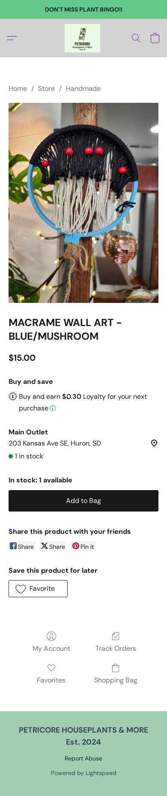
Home (18, 88)
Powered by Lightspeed (83, 773)
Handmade (83, 88)
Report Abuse (83, 758)
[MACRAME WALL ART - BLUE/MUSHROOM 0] (83, 203)
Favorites (51, 680)
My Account (51, 648)
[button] (83, 38)
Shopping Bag (115, 680)
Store (46, 88)
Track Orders (115, 648)
